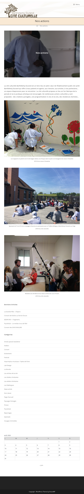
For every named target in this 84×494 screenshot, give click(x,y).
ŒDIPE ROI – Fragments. (12, 320)
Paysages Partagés (10, 401)
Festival (6, 357)
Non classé (7, 393)
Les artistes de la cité (11, 373)
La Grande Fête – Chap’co (12, 312)
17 (5, 452)
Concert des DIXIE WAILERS (13, 327)
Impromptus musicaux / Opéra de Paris (17, 361)
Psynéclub (7, 409)
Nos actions (44, 26)
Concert (6, 349)
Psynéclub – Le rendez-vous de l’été (15, 323)
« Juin (41, 465)
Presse (6, 405)
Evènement (8, 354)
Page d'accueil (8, 397)
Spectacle (7, 417)
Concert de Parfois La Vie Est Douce (15, 316)
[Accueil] (37, 26)
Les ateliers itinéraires (11, 381)
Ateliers (6, 346)
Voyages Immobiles (10, 421)
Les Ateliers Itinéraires (11, 377)
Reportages (8, 413)
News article (8, 389)
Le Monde (7, 369)
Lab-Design (7, 365)
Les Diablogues (9, 385)
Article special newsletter (12, 342)
